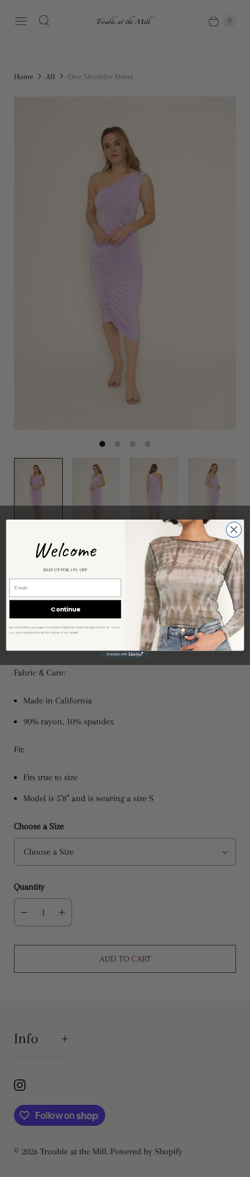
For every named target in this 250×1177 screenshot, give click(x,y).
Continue (65, 608)
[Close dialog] (233, 529)
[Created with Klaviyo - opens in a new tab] (125, 654)
